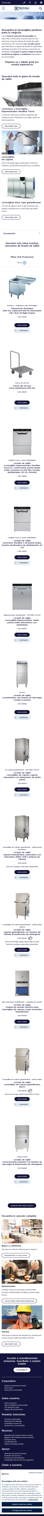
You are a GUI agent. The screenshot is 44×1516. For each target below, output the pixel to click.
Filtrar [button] (19, 262)
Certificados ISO (10, 1441)
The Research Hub (11, 1407)
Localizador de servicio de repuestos (19, 1460)
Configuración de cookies (22, 1510)
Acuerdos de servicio (12, 1455)
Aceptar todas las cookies (22, 1504)
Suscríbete (22, 1370)
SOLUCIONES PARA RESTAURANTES (19, 1301)
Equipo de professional (13, 1409)
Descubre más (11, 126)
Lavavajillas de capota (8, 158)
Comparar (23, 330)
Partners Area (10, 1439)
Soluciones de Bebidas (13, 1421)
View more (22, 325)
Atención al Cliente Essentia (15, 1453)
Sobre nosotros (10, 1403)
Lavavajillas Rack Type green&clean (21, 202)
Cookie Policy (33, 1500)
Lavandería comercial (12, 1423)
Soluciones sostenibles (13, 1390)
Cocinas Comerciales (12, 1419)
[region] (22, 1491)
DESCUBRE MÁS (11, 1344)
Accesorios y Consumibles (14, 1425)
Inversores (8, 1388)
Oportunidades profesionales (16, 1405)
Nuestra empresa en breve (15, 1385)
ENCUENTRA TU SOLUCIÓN (16, 1255)
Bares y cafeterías (11, 1245)
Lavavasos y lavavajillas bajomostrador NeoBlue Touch (18, 110)
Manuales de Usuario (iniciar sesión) (18, 1435)
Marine (5, 1331)
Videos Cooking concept (13, 1444)
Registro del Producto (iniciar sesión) (19, 1437)
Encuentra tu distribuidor (14, 1458)
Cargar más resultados (22, 1205)
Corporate (6, 2)
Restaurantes (8, 1286)
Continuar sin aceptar (35, 1472)
